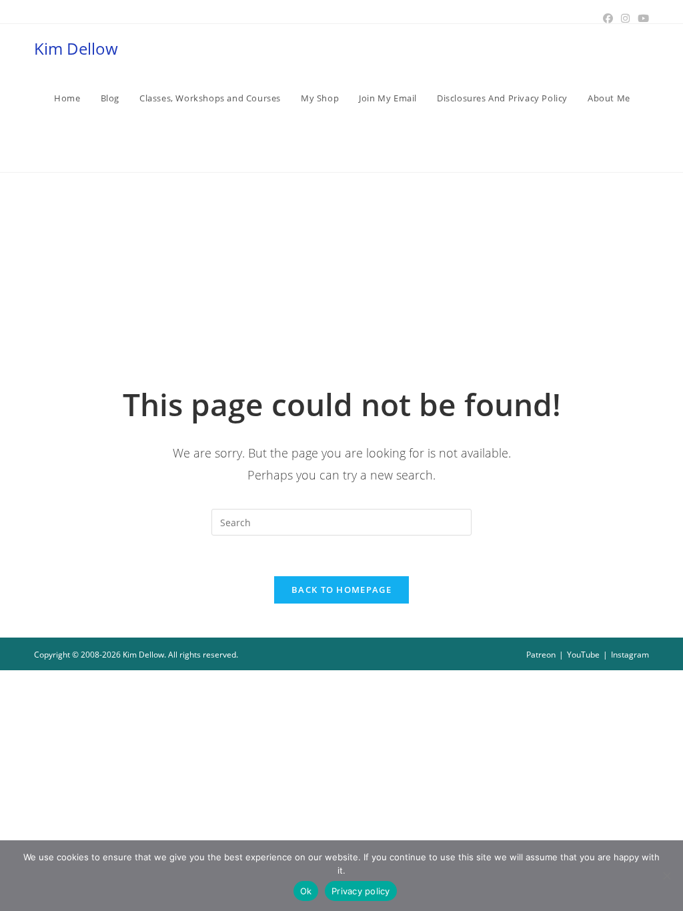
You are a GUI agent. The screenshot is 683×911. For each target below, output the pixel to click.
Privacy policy (360, 891)
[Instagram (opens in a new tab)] (625, 18)
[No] (666, 875)
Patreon (541, 654)
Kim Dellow (76, 48)
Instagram (630, 654)
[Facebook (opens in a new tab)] (608, 18)
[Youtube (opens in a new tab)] (641, 18)
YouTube (583, 654)
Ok (306, 891)
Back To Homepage (341, 590)
